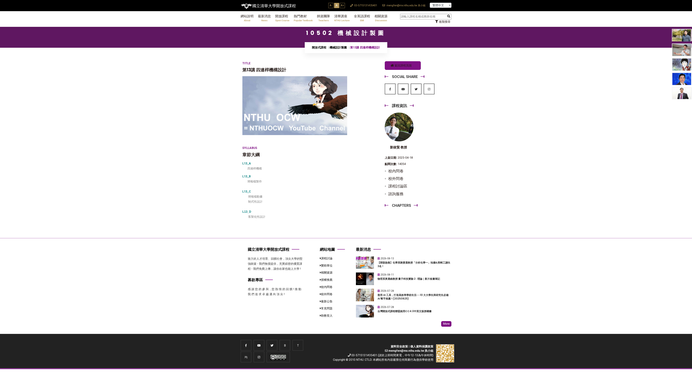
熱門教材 (303, 18)
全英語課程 (362, 18)
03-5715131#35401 (365, 5)
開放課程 (282, 18)
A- (331, 5)
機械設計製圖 (338, 47)
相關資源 (380, 18)
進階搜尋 (444, 21)
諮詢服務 (395, 194)
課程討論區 (397, 186)
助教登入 (326, 315)
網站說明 (247, 18)
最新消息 (264, 18)
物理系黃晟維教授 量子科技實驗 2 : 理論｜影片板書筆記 (409, 279)
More (446, 323)
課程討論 (326, 258)
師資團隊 (323, 18)
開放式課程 (319, 47)
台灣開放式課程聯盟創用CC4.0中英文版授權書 (405, 311)
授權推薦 (326, 279)
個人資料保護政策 (421, 346)
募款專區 (255, 279)
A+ (342, 5)
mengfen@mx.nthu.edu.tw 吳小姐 (405, 5)
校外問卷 (395, 178)
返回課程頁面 (403, 65)
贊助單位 (326, 265)
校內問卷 (395, 171)
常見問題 (326, 308)
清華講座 (342, 18)
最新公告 (326, 301)
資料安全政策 (399, 346)
